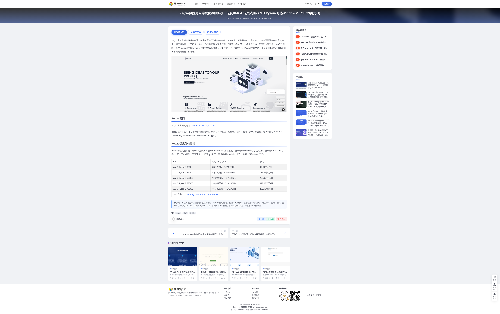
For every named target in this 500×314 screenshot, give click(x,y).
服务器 (192, 213)
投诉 (185, 213)
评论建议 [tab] (214, 32)
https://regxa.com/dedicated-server (201, 194)
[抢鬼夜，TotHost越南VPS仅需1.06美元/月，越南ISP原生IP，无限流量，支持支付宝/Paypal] (301, 132)
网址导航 (227, 298)
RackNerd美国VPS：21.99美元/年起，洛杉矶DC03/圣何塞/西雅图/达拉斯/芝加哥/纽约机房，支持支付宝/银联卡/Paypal (318, 97)
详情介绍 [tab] (180, 32)
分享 (262, 219)
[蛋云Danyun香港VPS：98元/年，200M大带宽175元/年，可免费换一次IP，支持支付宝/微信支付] (301, 104)
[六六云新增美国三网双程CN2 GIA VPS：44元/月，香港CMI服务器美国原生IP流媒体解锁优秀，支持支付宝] (275, 256)
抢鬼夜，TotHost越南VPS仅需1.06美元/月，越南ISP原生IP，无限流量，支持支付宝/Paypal (318, 133)
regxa (178, 213)
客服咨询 (255, 295)
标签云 (226, 295)
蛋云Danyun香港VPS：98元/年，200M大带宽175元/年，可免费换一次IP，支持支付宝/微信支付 (318, 105)
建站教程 (231, 4)
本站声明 (255, 298)
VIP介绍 (255, 292)
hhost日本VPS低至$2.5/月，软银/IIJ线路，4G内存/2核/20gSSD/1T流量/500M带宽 (318, 124)
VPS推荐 (206, 4)
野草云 (253, 304)
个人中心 (227, 292)
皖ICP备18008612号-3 (239, 310)
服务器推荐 (218, 4)
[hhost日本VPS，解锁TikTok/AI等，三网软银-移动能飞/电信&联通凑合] (301, 113)
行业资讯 (242, 4)
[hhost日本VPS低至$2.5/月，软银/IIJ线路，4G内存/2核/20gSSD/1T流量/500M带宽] (301, 123)
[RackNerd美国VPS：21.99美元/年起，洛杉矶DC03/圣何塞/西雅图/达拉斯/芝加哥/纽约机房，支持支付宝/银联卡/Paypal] (301, 94)
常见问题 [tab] (197, 32)
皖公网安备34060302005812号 (258, 310)
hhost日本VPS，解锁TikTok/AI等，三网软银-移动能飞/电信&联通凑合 (318, 113)
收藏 (272, 219)
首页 (197, 4)
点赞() (282, 219)
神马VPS (179, 219)
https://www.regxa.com (203, 125)
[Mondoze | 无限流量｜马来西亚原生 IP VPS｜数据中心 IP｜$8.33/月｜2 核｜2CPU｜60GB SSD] (301, 85)
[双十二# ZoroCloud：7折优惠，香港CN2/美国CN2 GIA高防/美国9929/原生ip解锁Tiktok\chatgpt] (244, 256)
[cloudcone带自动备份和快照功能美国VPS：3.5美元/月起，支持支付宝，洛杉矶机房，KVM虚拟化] (213, 256)
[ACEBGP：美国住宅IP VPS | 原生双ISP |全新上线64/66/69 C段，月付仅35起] (182, 256)
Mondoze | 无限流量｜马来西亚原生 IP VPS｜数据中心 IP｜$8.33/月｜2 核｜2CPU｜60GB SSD (318, 86)
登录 (328, 4)
